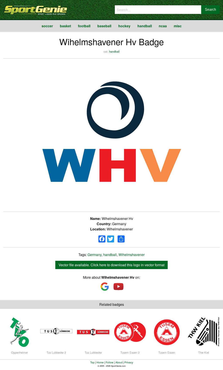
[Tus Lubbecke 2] (56, 331)
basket (65, 25)
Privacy (128, 362)
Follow (109, 362)
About (118, 362)
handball (144, 25)
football (84, 25)
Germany (94, 254)
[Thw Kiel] (203, 331)
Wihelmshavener (131, 254)
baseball (104, 25)
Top (92, 362)
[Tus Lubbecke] (93, 331)
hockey (124, 25)
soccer (47, 25)
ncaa (163, 25)
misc (178, 25)
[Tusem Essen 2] (130, 331)
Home (100, 362)
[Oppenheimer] (19, 331)
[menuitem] (47, 26)
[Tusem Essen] (166, 331)
